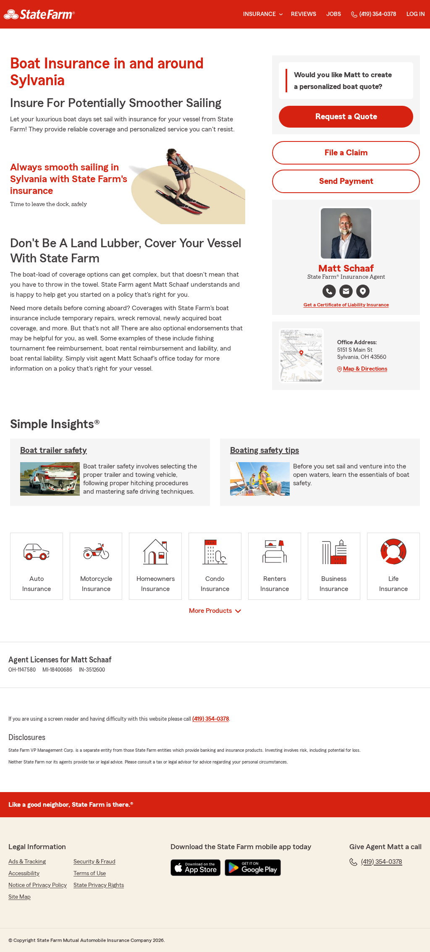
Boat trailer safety (53, 450)
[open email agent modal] (346, 292)
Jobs (333, 14)
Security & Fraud (94, 862)
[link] (39, 14)
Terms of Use (89, 873)
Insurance (259, 14)
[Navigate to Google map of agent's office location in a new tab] (363, 291)
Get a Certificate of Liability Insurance (346, 304)
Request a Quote (346, 116)
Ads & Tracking (27, 862)
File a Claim (346, 153)
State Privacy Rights (98, 885)
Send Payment (346, 181)
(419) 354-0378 (377, 14)
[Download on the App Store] (195, 867)
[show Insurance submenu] (279, 14)
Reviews (303, 14)
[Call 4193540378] (329, 291)
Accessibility (23, 873)
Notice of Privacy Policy (37, 885)
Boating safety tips (264, 450)
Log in (415, 14)
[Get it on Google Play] (253, 867)
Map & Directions (365, 369)
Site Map (19, 897)
